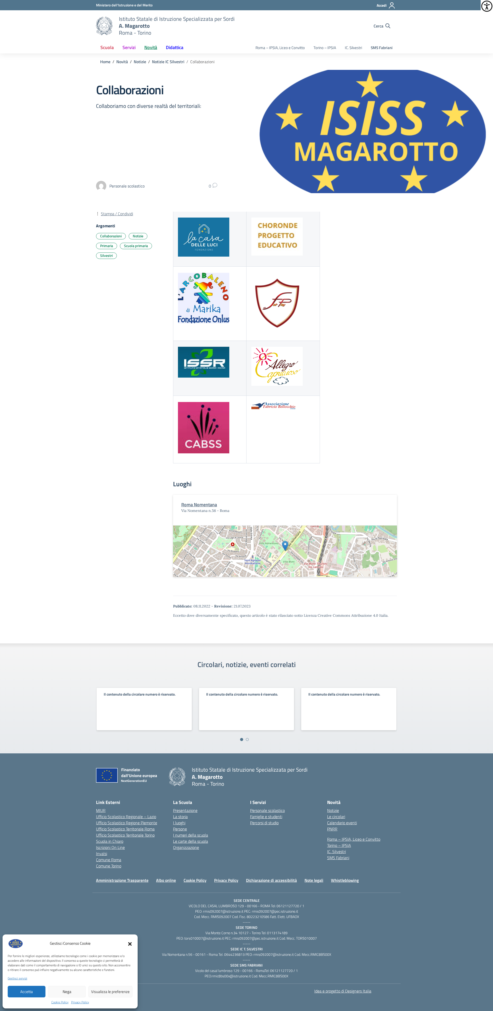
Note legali (314, 880)
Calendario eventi (342, 823)
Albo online (166, 880)
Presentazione (185, 810)
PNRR (332, 829)
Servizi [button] (129, 47)
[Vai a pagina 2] (247, 739)
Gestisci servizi (17, 978)
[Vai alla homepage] (104, 26)
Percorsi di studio (264, 823)
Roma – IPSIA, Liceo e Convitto (280, 48)
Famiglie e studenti (266, 816)
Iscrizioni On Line (110, 847)
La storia (180, 816)
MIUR (101, 810)
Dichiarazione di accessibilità (271, 880)
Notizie (138, 236)
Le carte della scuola (190, 841)
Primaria (106, 245)
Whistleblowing (345, 880)
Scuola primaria (136, 245)
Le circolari (336, 816)
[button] (129, 943)
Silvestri (106, 255)
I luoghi (179, 823)
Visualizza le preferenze (110, 992)
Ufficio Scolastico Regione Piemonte (126, 823)
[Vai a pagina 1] (241, 739)
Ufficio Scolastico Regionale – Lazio (126, 816)
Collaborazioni (111, 236)
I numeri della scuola (190, 835)
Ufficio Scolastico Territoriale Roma (125, 829)
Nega (67, 992)
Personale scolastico (267, 810)
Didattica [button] (174, 47)
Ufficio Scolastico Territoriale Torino (125, 835)
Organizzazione (186, 847)
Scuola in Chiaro (109, 841)
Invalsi (101, 853)
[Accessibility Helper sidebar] (487, 6)
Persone (180, 829)
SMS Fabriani (382, 48)
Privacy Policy (80, 1002)
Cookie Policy (60, 1002)
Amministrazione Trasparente (122, 880)
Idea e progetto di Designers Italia (342, 991)
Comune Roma (108, 860)
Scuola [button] (107, 47)
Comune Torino (108, 866)
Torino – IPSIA (325, 48)
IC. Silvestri (353, 48)
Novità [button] (150, 47)
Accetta (26, 992)
